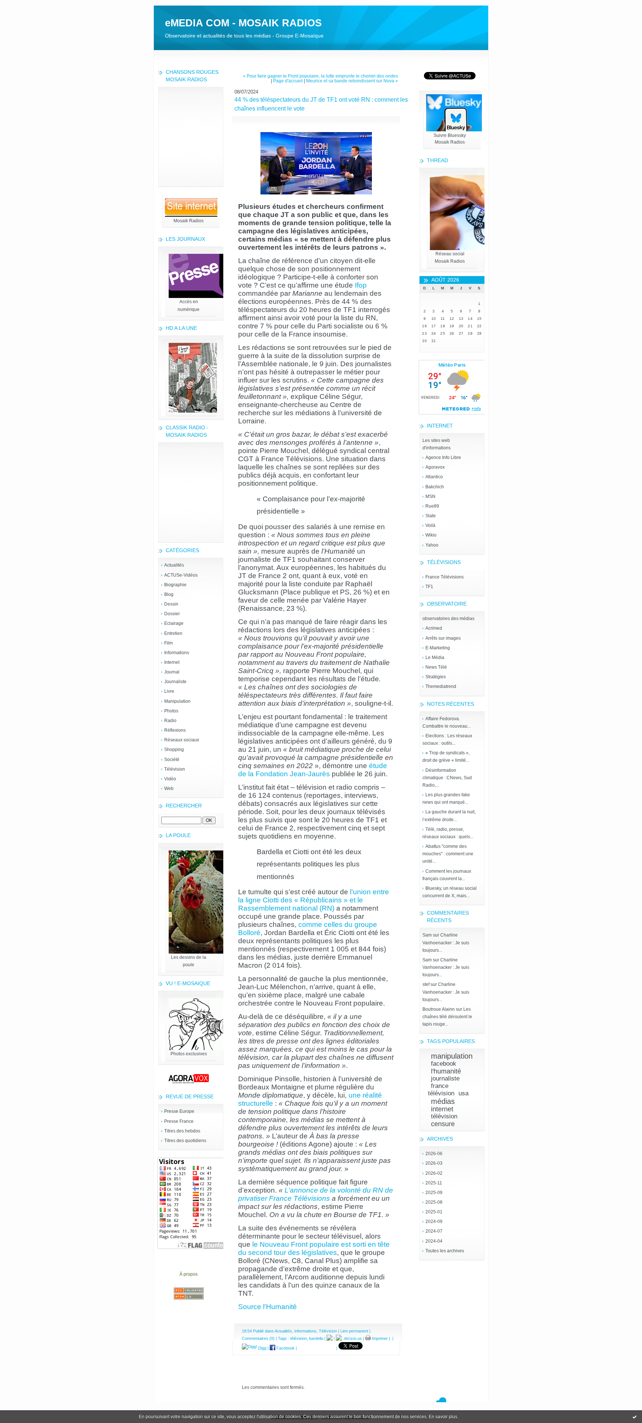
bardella (316, 1338)
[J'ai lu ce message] (635, 1417)
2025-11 (433, 1183)
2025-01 (433, 1211)
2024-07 (433, 1231)
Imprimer (379, 1338)
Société (171, 759)
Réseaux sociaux (181, 739)
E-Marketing (437, 647)
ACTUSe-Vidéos (181, 575)
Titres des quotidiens (185, 1140)
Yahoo (431, 545)
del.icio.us (352, 1338)
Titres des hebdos (182, 1131)
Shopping (174, 749)
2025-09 (433, 1192)
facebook (443, 1063)
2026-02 (433, 1173)
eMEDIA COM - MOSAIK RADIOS (243, 23)
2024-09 (433, 1221)
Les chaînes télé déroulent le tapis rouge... (447, 1017)
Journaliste (175, 681)
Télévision (174, 769)
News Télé (436, 667)
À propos (188, 1274)
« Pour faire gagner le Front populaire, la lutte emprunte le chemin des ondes (320, 75)
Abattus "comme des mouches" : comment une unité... (447, 854)
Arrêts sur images (443, 638)
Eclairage (174, 623)
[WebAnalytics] (321, 3)
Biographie (175, 584)
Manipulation (177, 701)
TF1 (429, 586)
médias (443, 1101)
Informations (176, 652)
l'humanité (446, 1071)
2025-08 (433, 1202)
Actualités (174, 565)
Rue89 (432, 506)
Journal (171, 672)
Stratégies (435, 676)
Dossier (172, 613)
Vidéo (170, 778)
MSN (430, 496)
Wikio (431, 535)
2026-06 (433, 1153)
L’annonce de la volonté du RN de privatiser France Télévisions (315, 1194)
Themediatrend (440, 686)
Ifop (361, 285)
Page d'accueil (288, 80)
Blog (169, 594)
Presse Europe (179, 1111)
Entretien (173, 633)
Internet (171, 662)
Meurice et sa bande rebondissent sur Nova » (352, 80)
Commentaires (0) (258, 1338)
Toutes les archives (444, 1250)
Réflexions (175, 730)
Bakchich (434, 486)
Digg (261, 1348)
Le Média (434, 657)
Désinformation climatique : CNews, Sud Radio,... (447, 778)
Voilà (430, 525)
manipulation (452, 1056)
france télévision (441, 1089)
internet (442, 1109)
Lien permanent (354, 1331)
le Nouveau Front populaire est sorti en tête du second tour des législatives (314, 1248)
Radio (170, 720)
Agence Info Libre (443, 457)
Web (169, 788)
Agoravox (435, 467)
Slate (430, 515)
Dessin (171, 604)
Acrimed (433, 628)
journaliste (445, 1078)
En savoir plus (443, 1416)
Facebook (285, 1348)
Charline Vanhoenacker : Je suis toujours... (445, 942)
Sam (427, 935)
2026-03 (433, 1163)
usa (463, 1093)
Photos (171, 711)
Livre (169, 691)
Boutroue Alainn (438, 1009)
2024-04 (433, 1241)
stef (425, 984)
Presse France (179, 1121)
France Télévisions (444, 577)
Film (168, 643)
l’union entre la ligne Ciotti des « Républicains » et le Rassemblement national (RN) (313, 900)
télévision (444, 1116)
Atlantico (434, 476)
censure (443, 1124)
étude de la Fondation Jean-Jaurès (312, 770)
